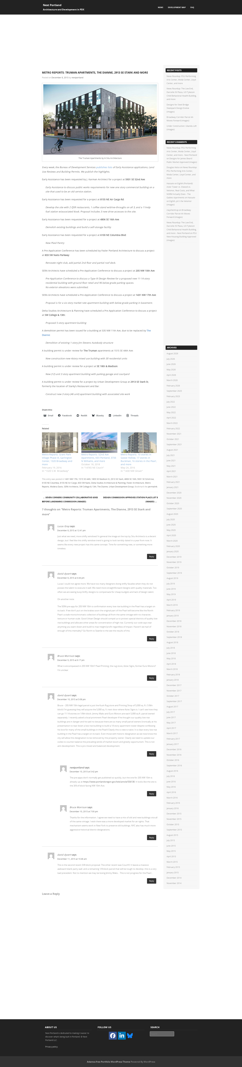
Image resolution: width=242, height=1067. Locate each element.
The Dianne (102, 486)
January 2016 (173, 808)
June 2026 (171, 364)
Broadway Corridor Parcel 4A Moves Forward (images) (179, 213)
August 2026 (172, 353)
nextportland (77, 77)
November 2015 (174, 819)
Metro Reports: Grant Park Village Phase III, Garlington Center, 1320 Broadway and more (57, 459)
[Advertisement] (121, 39)
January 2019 (173, 615)
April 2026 (171, 375)
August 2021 (172, 449)
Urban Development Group (121, 486)
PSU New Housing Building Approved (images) (182, 236)
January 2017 (173, 744)
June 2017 (171, 717)
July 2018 (171, 647)
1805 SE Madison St (101, 479)
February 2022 (173, 428)
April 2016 (171, 792)
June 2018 (171, 653)
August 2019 (172, 578)
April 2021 (171, 471)
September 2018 (174, 637)
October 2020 (173, 503)
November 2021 (174, 433)
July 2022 (171, 401)
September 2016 (174, 765)
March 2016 (172, 797)
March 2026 (172, 380)
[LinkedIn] (122, 1036)
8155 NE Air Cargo (68, 482)
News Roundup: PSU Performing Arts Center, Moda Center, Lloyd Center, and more (181, 80)
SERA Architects (71, 486)
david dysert (64, 573)
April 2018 (171, 664)
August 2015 (172, 835)
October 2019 (173, 567)
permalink (152, 486)
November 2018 (174, 626)
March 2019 (172, 605)
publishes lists (104, 167)
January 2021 (173, 487)
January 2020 (173, 551)
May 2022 (171, 412)
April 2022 (171, 417)
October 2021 (173, 439)
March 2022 (172, 423)
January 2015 (173, 872)
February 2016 (173, 803)
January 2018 (173, 679)
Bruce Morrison (65, 655)
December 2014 (174, 877)
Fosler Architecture (135, 482)
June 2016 (171, 781)
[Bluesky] (130, 1035)
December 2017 (174, 685)
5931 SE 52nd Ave (145, 479)
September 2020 (174, 508)
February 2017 (173, 738)
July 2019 (171, 583)
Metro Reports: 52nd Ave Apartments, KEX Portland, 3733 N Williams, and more (98, 458)
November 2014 (174, 883)
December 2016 (174, 749)
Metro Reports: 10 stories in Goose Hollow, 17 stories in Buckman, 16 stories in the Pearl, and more (139, 459)
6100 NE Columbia (50, 482)
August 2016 (172, 771)
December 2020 (174, 492)
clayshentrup (172, 210)
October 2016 (173, 760)
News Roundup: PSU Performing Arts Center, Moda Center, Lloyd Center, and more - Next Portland (182, 151)
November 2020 (174, 498)
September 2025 (174, 391)
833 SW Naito (84, 482)
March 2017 (172, 733)
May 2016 (171, 786)
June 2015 (171, 845)
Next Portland (52, 5)
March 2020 (172, 540)
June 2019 (171, 589)
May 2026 (171, 369)
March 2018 (172, 669)
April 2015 (171, 856)
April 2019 (171, 599)
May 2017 (171, 722)
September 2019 (174, 573)
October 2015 (173, 824)
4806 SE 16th (130, 479)
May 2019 (171, 594)
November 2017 (174, 690)
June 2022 (171, 407)
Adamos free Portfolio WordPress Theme (108, 1061)
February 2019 (173, 610)
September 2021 (174, 444)
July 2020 (171, 519)
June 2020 (171, 524)
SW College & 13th (87, 486)
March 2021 (172, 476)
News (160, 7)
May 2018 (171, 658)
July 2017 (171, 712)
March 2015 (172, 861)
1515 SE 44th (85, 479)
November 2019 (174, 562)
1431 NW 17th (71, 479)
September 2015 (174, 829)
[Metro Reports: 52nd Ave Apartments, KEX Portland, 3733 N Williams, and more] (99, 442)
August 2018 (172, 642)
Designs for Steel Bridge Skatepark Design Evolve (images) (178, 108)
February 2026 (173, 385)
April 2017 (171, 728)
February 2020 (173, 546)
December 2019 (174, 556)
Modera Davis (56, 486)
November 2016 (174, 754)
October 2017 (173, 696)
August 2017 (172, 706)
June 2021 (171, 460)
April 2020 (171, 535)
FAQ (192, 7)
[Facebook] (113, 1036)
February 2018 (173, 674)
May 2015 (171, 851)
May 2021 (171, 466)
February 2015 (173, 867)
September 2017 (174, 701)
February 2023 (173, 396)
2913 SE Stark (117, 479)
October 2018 (173, 631)
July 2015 (171, 840)
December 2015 (174, 813)
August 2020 (172, 514)
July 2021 (171, 455)
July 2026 (171, 359)
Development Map (177, 7)
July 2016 (171, 776)
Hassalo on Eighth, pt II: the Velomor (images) (181, 201)
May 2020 (171, 530)
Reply (151, 556)
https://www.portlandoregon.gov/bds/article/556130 (109, 781)
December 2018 (174, 621)
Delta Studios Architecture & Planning (108, 482)
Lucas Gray (63, 526)
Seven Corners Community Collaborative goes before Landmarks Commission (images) (70, 499)
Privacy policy (51, 1046)
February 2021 (173, 482)
